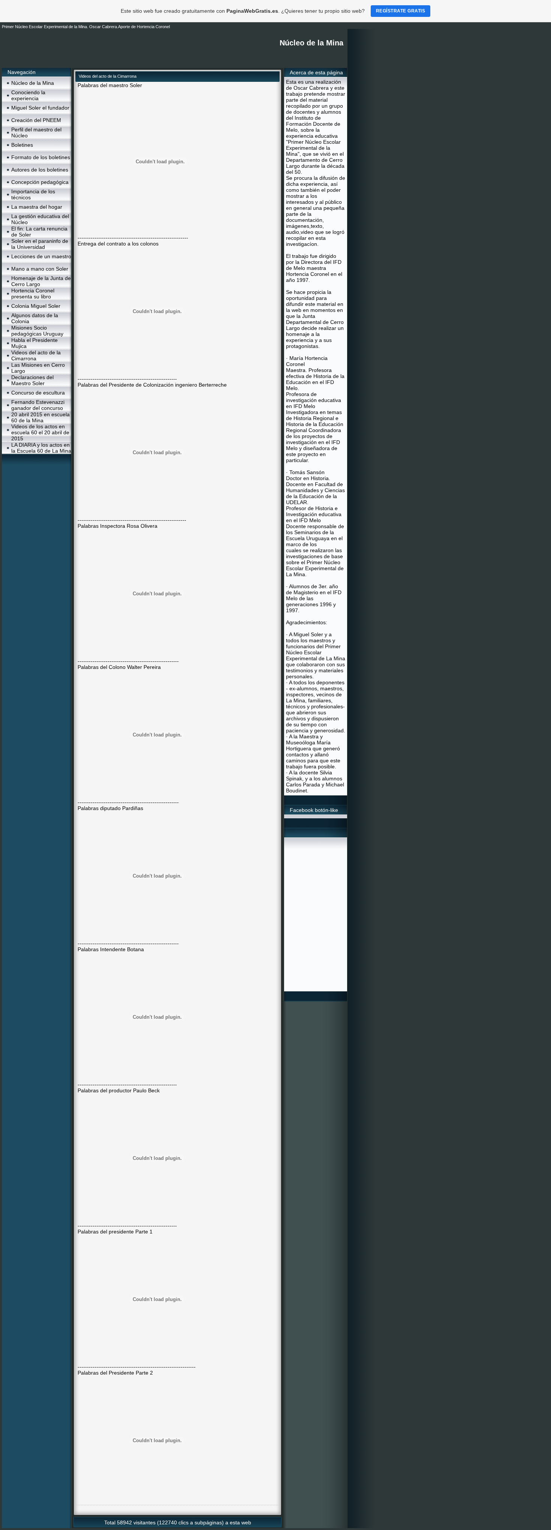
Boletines (22, 145)
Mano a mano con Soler (39, 269)
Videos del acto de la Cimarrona (36, 355)
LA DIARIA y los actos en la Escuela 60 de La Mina (41, 448)
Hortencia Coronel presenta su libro (32, 294)
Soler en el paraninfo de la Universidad (39, 244)
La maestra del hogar (36, 207)
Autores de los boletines (39, 170)
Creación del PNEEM (36, 120)
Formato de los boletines (40, 157)
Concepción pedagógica (40, 182)
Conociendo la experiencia (28, 95)
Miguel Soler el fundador (40, 108)
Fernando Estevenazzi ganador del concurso (37, 405)
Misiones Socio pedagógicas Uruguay (37, 331)
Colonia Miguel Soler (35, 306)
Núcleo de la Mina (32, 83)
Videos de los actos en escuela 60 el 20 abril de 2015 (40, 432)
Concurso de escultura (38, 393)
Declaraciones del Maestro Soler (32, 380)
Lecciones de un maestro (41, 256)
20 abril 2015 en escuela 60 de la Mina (40, 417)
